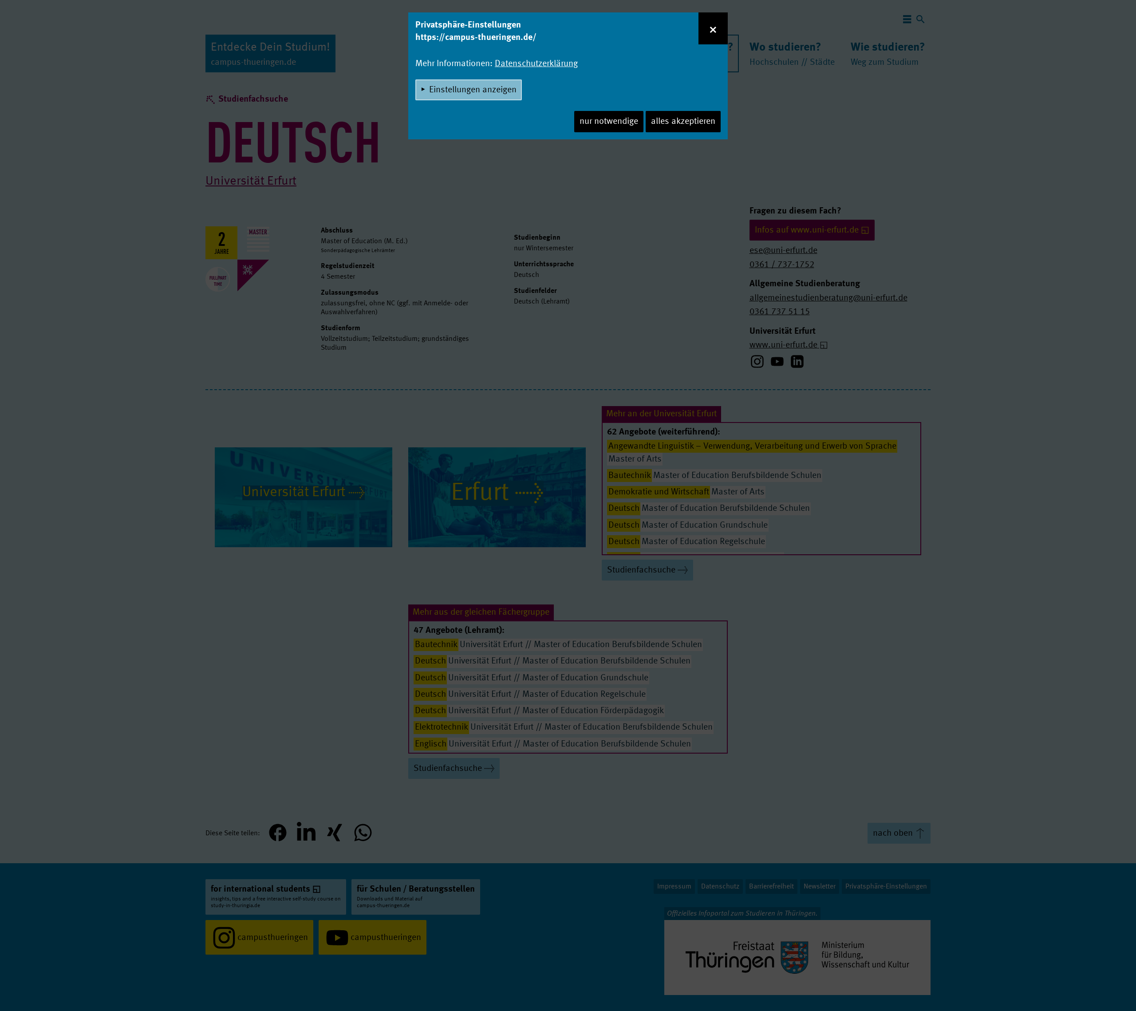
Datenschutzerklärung (536, 63)
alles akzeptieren (683, 121)
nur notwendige (609, 121)
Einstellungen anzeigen (473, 90)
